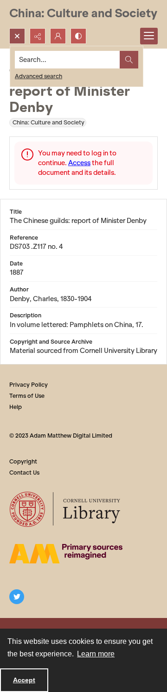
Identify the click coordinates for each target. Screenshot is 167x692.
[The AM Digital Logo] (65, 553)
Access (79, 163)
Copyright (23, 461)
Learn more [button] (96, 654)
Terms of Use (27, 395)
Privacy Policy (28, 384)
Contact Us (24, 472)
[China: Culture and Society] (83, 14)
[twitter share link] (16, 596)
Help (15, 406)
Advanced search (38, 76)
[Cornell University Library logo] (65, 509)
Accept (24, 680)
